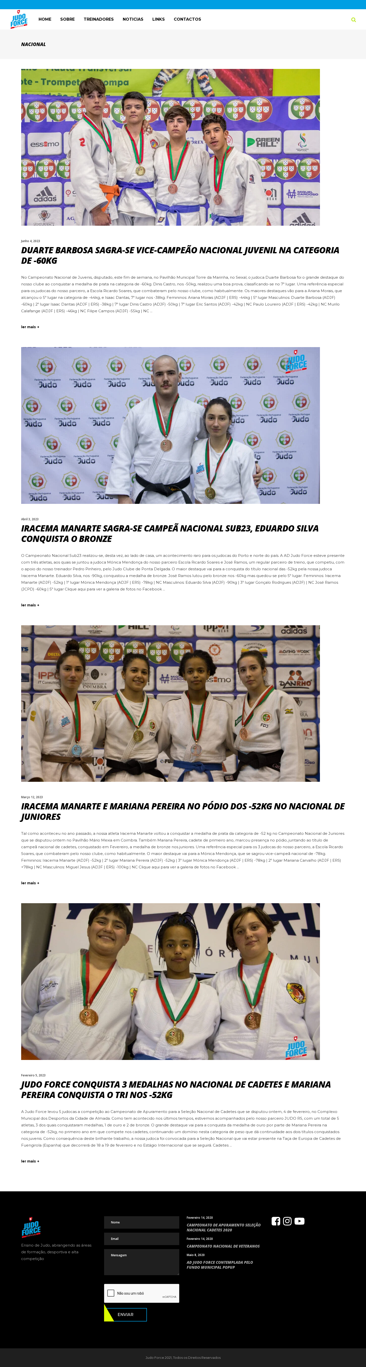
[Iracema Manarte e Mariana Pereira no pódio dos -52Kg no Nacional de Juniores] (170, 703)
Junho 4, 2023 (30, 241)
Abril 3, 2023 (30, 519)
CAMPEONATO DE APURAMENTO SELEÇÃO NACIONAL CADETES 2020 (224, 1227)
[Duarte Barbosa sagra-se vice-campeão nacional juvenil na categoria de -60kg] (170, 147)
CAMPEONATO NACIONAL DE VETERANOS (223, 1246)
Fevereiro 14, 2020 (200, 1217)
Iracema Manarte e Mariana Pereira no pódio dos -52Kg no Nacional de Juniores (183, 811)
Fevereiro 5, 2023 (33, 1075)
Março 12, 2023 (32, 797)
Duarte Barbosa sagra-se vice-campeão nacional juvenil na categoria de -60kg (180, 255)
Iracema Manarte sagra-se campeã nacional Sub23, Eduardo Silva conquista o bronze (170, 533)
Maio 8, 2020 (196, 1255)
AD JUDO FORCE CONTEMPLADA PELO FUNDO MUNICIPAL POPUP (220, 1265)
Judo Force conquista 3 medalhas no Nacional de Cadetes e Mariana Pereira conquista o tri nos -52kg (176, 1089)
